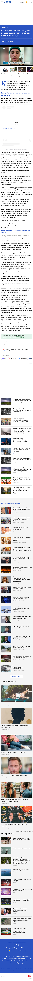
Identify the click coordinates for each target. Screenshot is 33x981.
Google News (24, 358)
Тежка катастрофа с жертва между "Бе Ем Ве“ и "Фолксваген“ (21, 667)
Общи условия (18, 968)
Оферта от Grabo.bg (17, 531)
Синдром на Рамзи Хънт (8, 344)
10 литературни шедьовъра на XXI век (13, 752)
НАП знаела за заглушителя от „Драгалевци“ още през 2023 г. (22, 656)
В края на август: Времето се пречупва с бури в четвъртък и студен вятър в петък (22, 400)
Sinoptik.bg (14, 960)
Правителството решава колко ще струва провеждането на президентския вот (20, 931)
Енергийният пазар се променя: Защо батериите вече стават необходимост (21, 440)
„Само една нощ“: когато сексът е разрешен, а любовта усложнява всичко (15, 800)
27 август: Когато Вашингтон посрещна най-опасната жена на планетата (22, 410)
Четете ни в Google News (18, 951)
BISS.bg (29, 958)
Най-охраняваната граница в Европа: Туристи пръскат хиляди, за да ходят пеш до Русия (22, 490)
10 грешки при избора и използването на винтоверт (14, 825)
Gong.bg (18, 956)
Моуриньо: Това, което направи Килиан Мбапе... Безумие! (20, 910)
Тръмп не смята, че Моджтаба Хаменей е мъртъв (22, 587)
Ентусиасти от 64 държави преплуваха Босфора (21, 870)
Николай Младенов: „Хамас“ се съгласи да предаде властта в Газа (22, 509)
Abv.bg (5, 956)
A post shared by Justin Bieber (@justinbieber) (16, 149)
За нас (3, 968)
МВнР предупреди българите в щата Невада (22, 567)
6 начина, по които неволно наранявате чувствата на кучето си (21, 449)
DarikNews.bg (26, 956)
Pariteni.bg (28, 960)
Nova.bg (4, 958)
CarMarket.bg (21, 958)
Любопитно (4, 27)
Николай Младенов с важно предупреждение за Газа (21, 637)
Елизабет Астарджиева (7, 41)
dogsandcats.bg (15, 453)
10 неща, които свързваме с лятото (12, 703)
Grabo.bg (21, 960)
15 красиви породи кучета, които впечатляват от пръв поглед (21, 839)
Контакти (23, 970)
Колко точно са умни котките (22, 848)
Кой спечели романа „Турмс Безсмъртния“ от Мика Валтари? (15, 726)
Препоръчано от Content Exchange (23, 831)
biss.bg (14, 443)
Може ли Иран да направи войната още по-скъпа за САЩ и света (22, 479)
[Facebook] (16, 972)
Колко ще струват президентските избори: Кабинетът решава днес (20, 420)
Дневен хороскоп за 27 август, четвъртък (22, 880)
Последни (21, 2)
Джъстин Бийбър (23, 344)
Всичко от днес (16, 676)
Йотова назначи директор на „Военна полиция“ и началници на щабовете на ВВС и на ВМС (22, 579)
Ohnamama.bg (5, 960)
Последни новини (11, 503)
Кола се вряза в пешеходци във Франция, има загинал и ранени (21, 519)
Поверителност (28, 968)
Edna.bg (12, 963)
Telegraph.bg (19, 963)
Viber (5, 358)
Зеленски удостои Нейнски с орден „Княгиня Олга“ (22, 617)
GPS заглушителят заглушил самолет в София (21, 627)
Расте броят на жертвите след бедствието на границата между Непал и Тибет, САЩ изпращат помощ (22, 431)
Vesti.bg (7, 2)
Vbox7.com (11, 956)
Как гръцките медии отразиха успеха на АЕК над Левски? (22, 899)
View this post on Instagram (9, 128)
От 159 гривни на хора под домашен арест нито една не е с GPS (22, 558)
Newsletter (13, 358)
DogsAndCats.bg (12, 958)
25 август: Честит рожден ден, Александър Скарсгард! (14, 776)
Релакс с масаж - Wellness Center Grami (20, 528)
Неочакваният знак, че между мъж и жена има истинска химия (22, 539)
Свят (14, 512)
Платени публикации (13, 970)
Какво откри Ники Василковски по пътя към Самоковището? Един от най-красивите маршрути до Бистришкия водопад (22, 860)
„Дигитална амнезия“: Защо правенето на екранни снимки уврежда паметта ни (22, 549)
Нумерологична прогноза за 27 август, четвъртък (22, 889)
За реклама (9, 968)
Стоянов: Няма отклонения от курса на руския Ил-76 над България (22, 608)
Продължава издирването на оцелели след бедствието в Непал (22, 920)
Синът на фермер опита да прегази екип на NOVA (21, 597)
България (14, 561)
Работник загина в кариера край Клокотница (21, 646)
